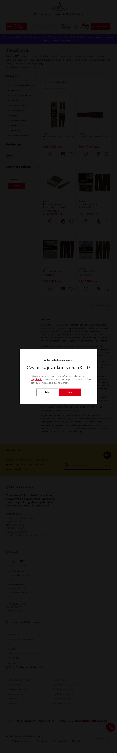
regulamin (36, 379)
